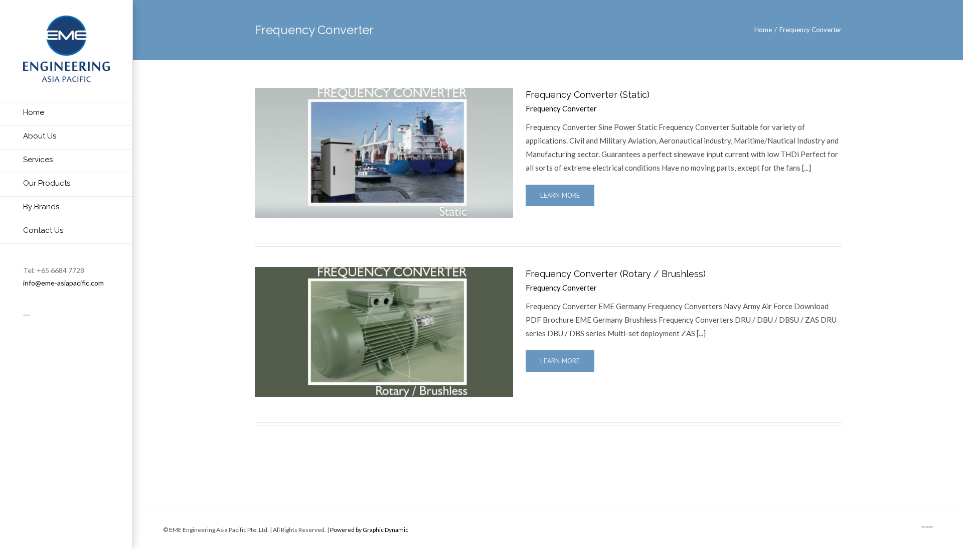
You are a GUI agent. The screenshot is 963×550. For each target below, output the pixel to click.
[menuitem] (66, 114)
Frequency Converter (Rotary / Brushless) (616, 273)
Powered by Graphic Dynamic (369, 529)
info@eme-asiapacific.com (63, 283)
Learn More (560, 195)
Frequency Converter (561, 108)
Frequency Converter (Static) (588, 94)
